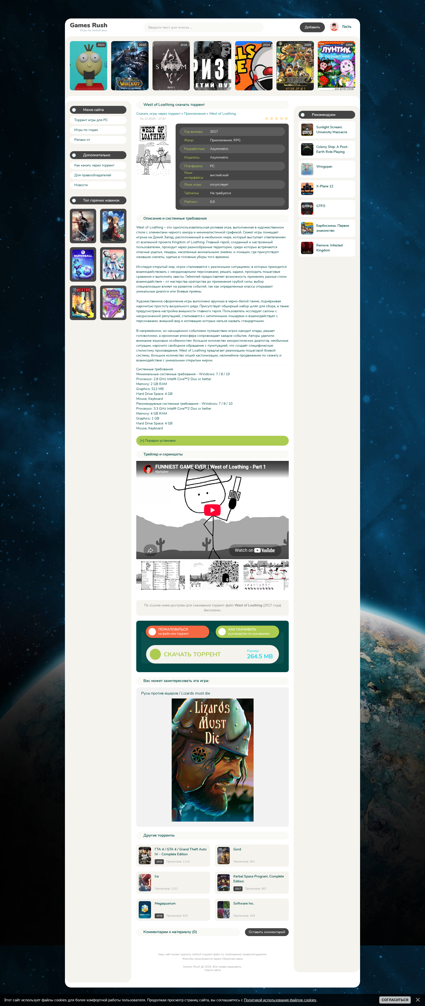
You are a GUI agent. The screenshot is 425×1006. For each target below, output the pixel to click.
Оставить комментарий (267, 932)
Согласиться (395, 1000)
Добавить (312, 27)
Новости (81, 185)
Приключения (221, 140)
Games (88, 26)
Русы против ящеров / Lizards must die (175, 693)
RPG (237, 140)
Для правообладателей (92, 175)
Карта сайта (213, 970)
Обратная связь (232, 959)
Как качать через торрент (94, 165)
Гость (346, 26)
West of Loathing (222, 113)
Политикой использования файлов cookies (280, 1000)
